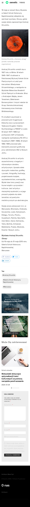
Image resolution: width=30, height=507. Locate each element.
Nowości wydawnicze (12, 299)
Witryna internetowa (11, 436)
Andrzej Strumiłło (9, 275)
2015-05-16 (9, 328)
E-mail (7, 430)
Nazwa (7, 423)
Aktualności (8, 319)
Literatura (7, 297)
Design (16, 319)
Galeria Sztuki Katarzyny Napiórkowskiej (12, 281)
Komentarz (8, 405)
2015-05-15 (9, 304)
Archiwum (4, 492)
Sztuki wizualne (7, 370)
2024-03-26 (6, 385)
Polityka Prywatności (19, 479)
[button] (11, 387)
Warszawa (7, 287)
